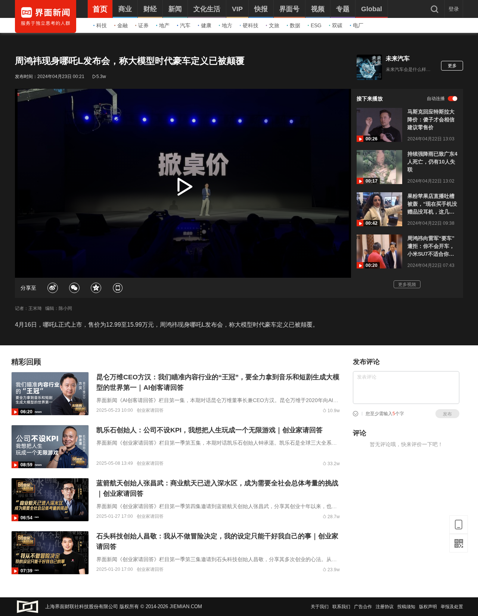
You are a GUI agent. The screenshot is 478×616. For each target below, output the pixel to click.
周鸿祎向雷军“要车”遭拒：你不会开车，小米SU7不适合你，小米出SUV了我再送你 (430, 246)
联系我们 (341, 606)
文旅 (274, 25)
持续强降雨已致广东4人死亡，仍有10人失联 (432, 161)
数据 (295, 25)
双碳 (337, 25)
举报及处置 (452, 606)
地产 (164, 25)
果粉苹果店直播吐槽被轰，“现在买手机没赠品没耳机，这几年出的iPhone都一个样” (432, 204)
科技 (101, 25)
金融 (122, 25)
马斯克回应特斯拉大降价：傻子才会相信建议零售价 (430, 119)
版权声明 (428, 606)
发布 (447, 414)
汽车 (185, 25)
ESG (316, 25)
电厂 (358, 25)
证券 (143, 25)
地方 (227, 25)
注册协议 (385, 606)
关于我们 (320, 606)
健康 (206, 25)
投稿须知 (406, 606)
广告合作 (363, 606)
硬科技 (250, 25)
